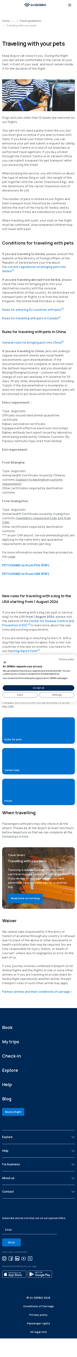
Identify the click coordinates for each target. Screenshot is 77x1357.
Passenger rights (38, 1323)
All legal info (38, 1332)
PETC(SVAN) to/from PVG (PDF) (25, 565)
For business (11, 1164)
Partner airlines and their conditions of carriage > (37, 992)
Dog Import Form (26, 651)
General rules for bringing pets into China (32, 342)
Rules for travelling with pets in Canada (31, 318)
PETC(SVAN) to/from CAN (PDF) (25, 574)
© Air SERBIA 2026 (38, 1297)
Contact (8, 1192)
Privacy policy (38, 1314)
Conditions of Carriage (38, 1306)
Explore (10, 1070)
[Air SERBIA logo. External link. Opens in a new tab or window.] (5, 662)
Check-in (11, 1056)
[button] (38, 730)
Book (7, 1027)
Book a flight (13, 1112)
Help (7, 1084)
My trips (10, 1041)
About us (8, 1178)
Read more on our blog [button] (25, 898)
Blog (6, 1099)
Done (11, 1242)
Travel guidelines (30, 20)
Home (6, 20)
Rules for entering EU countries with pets (32, 310)
